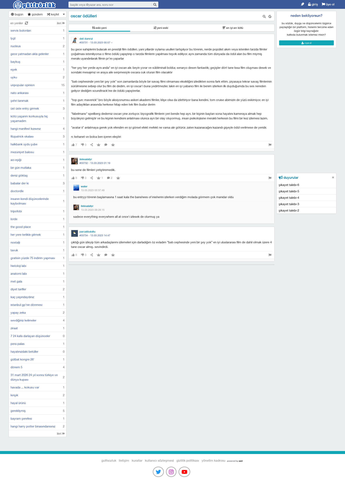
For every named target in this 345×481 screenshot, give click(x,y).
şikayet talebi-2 (289, 210)
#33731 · (96, 42)
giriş (314, 4)
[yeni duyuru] (333, 177)
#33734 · (94, 235)
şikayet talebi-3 (289, 204)
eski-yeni (101, 27)
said (241, 461)
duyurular (290, 178)
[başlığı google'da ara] (270, 16)
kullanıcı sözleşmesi (159, 460)
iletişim (124, 460)
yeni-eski (162, 27)
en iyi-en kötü (234, 27)
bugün (18, 14)
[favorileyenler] (113, 145)
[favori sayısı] (98, 145)
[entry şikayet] (270, 145)
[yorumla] (106, 145)
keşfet (54, 14)
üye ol (329, 4)
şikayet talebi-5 (289, 191)
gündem (37, 14)
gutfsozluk (34, 5)
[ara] (155, 4)
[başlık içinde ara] (264, 16)
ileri (59, 23)
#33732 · (94, 163)
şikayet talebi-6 (289, 185)
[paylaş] (91, 145)
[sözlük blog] (302, 4)
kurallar (137, 460)
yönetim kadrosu (213, 460)
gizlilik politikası (187, 460)
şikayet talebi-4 (289, 197)
